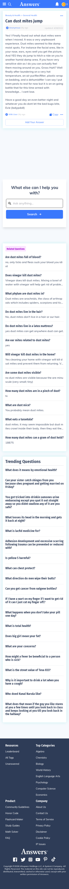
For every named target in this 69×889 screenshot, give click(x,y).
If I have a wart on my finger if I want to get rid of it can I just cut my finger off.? (34, 600)
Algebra (40, 751)
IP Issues (41, 844)
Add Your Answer (34, 122)
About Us (41, 807)
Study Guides (12, 825)
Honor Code (11, 813)
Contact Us (42, 813)
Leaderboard (12, 751)
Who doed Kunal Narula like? (23, 694)
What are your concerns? (20, 646)
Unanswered (12, 763)
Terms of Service (45, 819)
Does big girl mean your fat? (23, 636)
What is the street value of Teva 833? (28, 670)
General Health (30, 15)
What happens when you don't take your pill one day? (32, 614)
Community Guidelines (17, 807)
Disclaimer (41, 831)
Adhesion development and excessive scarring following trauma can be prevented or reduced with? (34, 544)
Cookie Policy (43, 837)
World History (43, 770)
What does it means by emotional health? (31, 470)
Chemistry (41, 757)
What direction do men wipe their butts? (30, 578)
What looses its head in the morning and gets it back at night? (33, 519)
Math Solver (11, 831)
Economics (41, 794)
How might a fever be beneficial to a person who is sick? (32, 658)
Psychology (42, 782)
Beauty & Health (12, 15)
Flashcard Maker (14, 819)
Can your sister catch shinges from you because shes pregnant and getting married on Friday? (34, 483)
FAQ (7, 837)
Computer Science (46, 788)
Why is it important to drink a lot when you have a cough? (32, 681)
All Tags (9, 757)
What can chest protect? (20, 568)
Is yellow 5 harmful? (17, 558)
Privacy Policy (43, 825)
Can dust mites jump (24, 21)
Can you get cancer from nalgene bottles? (31, 588)
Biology (40, 763)
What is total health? (18, 626)
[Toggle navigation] (4, 4)
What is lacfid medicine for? (22, 531)
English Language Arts (48, 776)
